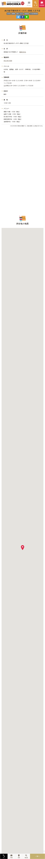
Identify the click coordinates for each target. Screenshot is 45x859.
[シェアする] (22, 17)
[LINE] (27, 17)
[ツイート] (18, 17)
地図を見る (22, 52)
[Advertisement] (22, 171)
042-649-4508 (8, 61)
